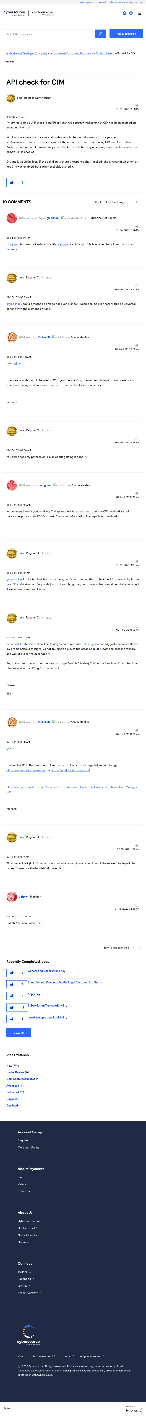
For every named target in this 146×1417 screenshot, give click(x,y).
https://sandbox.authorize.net (70, 770)
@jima (13, 244)
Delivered (12, 1092)
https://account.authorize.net (26, 770)
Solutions (24, 1191)
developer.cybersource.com (126, 2)
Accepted (12, 1085)
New (21, 116)
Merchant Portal (29, 1147)
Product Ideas (104, 53)
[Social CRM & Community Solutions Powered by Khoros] (134, 1409)
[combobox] (54, 33)
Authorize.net (42, 1356)
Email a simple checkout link (46, 1017)
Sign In (131, 13)
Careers (23, 1242)
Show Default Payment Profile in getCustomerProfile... (64, 982)
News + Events (27, 1235)
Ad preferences (90, 1356)
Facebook (24, 1278)
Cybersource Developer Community (14, 13)
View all (19, 1032)
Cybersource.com (29, 1221)
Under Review (15, 1072)
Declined (12, 1105)
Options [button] (9, 61)
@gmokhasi (13, 303)
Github (22, 1285)
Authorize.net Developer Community (27, 53)
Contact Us (25, 1228)
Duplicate (12, 1098)
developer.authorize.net (93, 2)
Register (23, 1140)
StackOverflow (28, 1292)
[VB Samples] (136, 202)
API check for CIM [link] (125, 53)
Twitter (22, 1271)
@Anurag (63, 244)
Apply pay (34, 993)
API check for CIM (35, 81)
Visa (20, 1356)
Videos (22, 1184)
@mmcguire (14, 579)
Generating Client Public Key (46, 970)
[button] (12, 182)
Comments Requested (20, 1078)
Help (126, 13)
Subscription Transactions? (46, 1005)
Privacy (66, 1356)
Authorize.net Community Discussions (71, 53)
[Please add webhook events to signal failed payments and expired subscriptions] (130, 202)
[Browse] (138, 13)
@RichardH (13, 644)
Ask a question (126, 33)
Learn (21, 1177)
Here (39, 923)
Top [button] (9, 1408)
